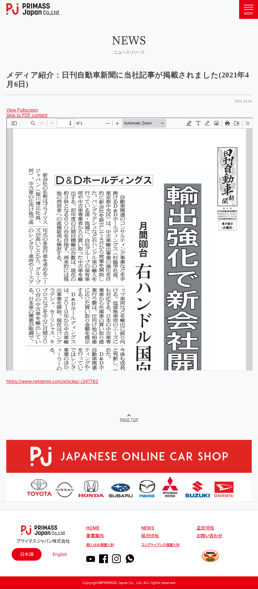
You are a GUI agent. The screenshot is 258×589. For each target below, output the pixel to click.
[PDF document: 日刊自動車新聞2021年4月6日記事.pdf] (129, 244)
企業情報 (205, 527)
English (60, 554)
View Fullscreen (22, 110)
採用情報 (150, 535)
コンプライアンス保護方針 (160, 545)
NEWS (147, 527)
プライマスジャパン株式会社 (43, 541)
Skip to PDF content (27, 115)
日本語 (26, 554)
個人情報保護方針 (100, 545)
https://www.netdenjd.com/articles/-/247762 (52, 381)
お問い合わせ (209, 535)
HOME (92, 527)
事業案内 (95, 535)
